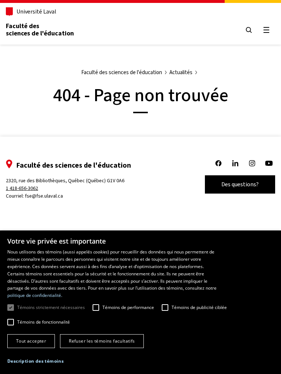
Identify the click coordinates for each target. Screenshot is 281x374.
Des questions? (240, 184)
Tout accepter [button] (31, 341)
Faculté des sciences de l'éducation (40, 30)
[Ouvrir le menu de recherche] (249, 30)
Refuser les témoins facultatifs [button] (102, 341)
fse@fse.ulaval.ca (44, 195)
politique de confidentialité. (34, 295)
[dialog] (140, 302)
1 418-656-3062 (22, 188)
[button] (35, 361)
